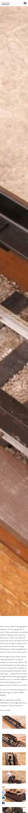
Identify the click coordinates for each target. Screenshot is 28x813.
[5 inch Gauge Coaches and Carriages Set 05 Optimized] (14, 759)
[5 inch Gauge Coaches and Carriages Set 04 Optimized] (14, 741)
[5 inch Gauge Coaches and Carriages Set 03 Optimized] (14, 722)
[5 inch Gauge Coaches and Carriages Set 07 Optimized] (14, 796)
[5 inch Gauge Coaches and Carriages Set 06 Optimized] (14, 777)
